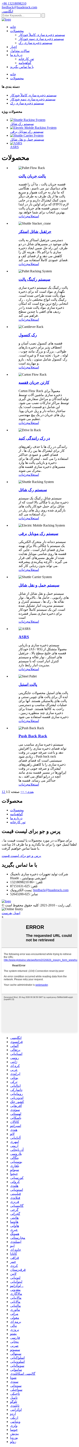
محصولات (17, 31)
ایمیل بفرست (11, 913)
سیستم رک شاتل (22, 124)
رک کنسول (28, 335)
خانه (13, 27)
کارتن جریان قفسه (34, 382)
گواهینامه (25, 63)
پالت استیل (28, 684)
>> (22, 792)
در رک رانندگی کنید (34, 438)
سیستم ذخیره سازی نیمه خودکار (41, 39)
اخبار (13, 47)
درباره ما (16, 55)
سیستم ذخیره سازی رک (35, 43)
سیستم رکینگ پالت (34, 279)
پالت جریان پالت (32, 176)
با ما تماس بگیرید (22, 67)
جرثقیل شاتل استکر (35, 231)
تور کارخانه (26, 59)
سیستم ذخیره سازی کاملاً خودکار (42, 35)
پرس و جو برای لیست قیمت (21, 856)
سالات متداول (19, 51)
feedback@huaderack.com (50, 890)
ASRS (14, 147)
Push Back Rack (33, 736)
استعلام (34, 216)
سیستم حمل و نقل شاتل (27, 139)
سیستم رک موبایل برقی (26, 131)
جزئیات (24, 216)
